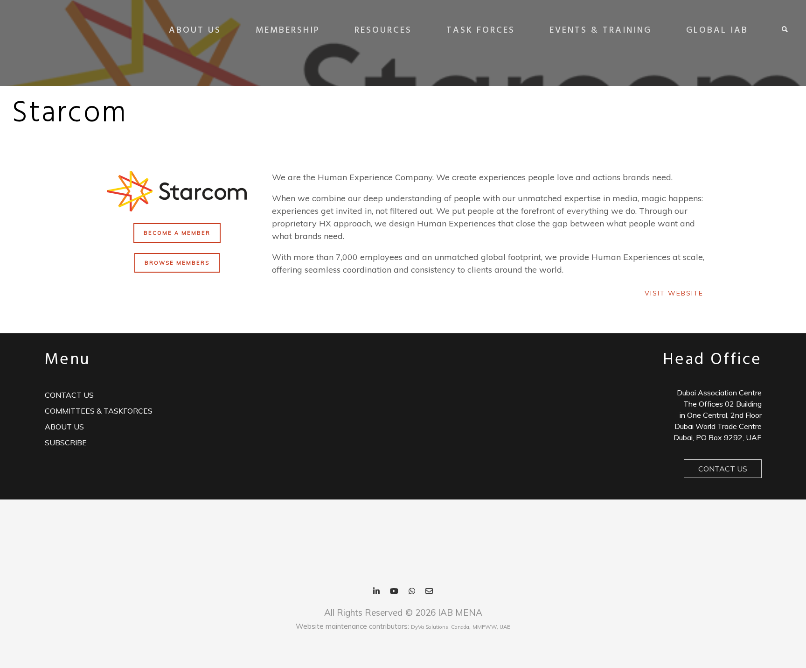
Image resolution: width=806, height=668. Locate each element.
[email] (429, 592)
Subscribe (66, 442)
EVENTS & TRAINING (600, 30)
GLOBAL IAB (717, 30)
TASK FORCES (480, 30)
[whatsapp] (411, 592)
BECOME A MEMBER (177, 233)
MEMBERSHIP (288, 30)
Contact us (69, 395)
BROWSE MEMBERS (177, 263)
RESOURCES (383, 30)
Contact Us (722, 468)
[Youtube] (394, 592)
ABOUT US (195, 30)
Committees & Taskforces (99, 410)
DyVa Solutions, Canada (440, 627)
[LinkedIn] (376, 592)
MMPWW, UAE (491, 627)
